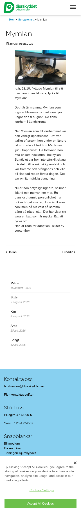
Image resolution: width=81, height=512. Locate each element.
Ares (14, 325)
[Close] (75, 463)
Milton (15, 283)
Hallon (12, 252)
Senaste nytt (26, 19)
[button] (73, 7)
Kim (13, 311)
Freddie (68, 252)
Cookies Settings (41, 490)
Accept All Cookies (40, 503)
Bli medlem (12, 443)
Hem (12, 19)
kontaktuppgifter (22, 394)
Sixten (15, 297)
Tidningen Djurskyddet (20, 453)
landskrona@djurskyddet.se (24, 386)
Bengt (15, 340)
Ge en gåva (12, 448)
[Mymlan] (40, 67)
